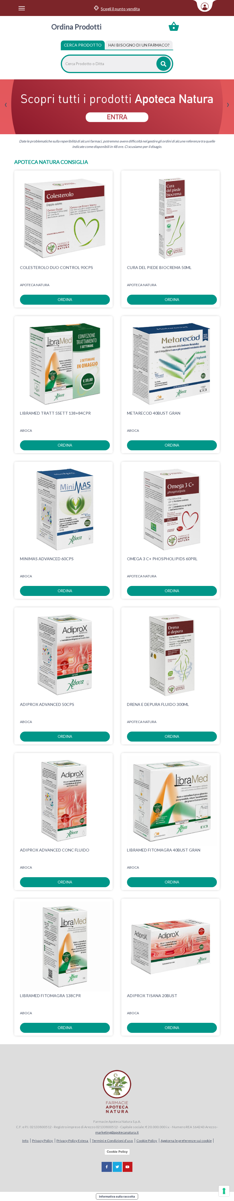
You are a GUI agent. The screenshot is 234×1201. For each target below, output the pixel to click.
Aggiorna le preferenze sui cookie (186, 1140)
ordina (65, 299)
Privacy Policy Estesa (73, 1140)
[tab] (139, 45)
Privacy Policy (42, 1140)
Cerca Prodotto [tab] (83, 45)
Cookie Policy (147, 1140)
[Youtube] (127, 1167)
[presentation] (5, 105)
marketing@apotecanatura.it (117, 1132)
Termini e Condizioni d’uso (112, 1140)
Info (25, 1140)
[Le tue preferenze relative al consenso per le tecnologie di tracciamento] (224, 1191)
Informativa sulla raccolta (117, 1196)
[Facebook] (107, 1167)
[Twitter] (117, 1167)
